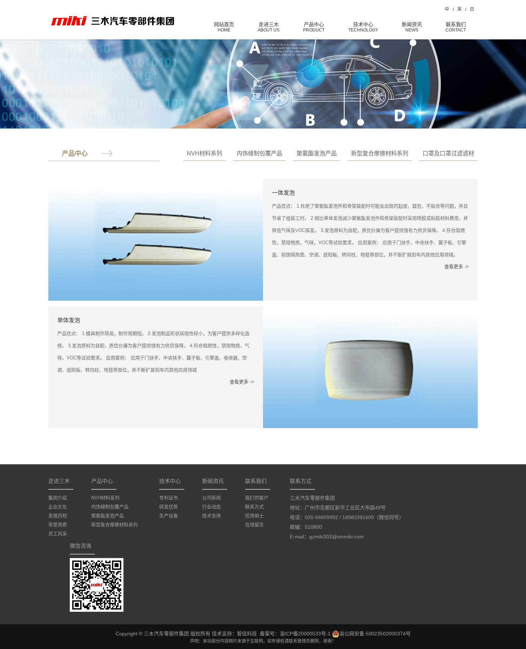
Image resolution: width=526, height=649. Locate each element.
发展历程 (57, 515)
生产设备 (168, 515)
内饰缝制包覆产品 (259, 153)
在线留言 (254, 524)
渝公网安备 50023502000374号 (375, 633)
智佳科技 (247, 633)
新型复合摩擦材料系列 (379, 153)
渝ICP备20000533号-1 (305, 633)
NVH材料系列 (204, 153)
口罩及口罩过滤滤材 (448, 153)
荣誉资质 (57, 524)
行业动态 (211, 506)
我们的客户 (256, 497)
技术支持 (211, 515)
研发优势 (168, 506)
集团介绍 (57, 497)
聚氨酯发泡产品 (317, 153)
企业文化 (57, 506)
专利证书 (168, 497)
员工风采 (57, 533)
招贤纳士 (254, 515)
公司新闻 (211, 497)
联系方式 (254, 506)
